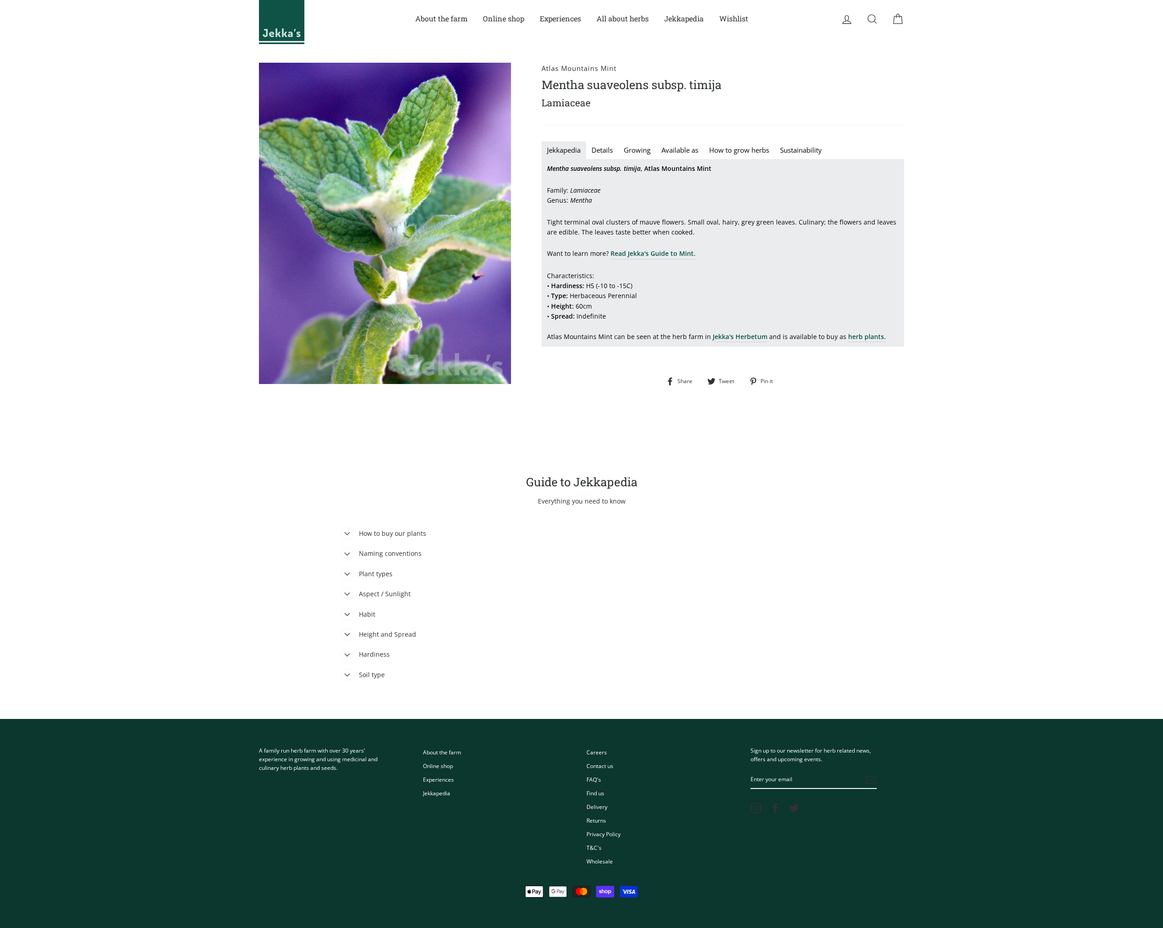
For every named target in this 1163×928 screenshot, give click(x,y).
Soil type (372, 674)
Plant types (376, 573)
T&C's (593, 847)
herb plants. (867, 336)
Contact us (599, 765)
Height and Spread (387, 634)
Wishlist (733, 18)
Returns (596, 820)
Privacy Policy (603, 834)
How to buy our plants (392, 533)
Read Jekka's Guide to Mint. (653, 253)
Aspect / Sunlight (385, 593)
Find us (595, 793)
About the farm (441, 18)
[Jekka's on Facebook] (775, 808)
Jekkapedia (684, 18)
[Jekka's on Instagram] (755, 808)
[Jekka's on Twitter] (794, 808)
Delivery (596, 806)
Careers (596, 752)
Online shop (503, 18)
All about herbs (622, 18)
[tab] (564, 150)
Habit (367, 614)
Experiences (560, 18)
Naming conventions (390, 553)
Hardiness (374, 654)
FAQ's (593, 779)
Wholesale (599, 861)
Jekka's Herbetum (740, 336)
